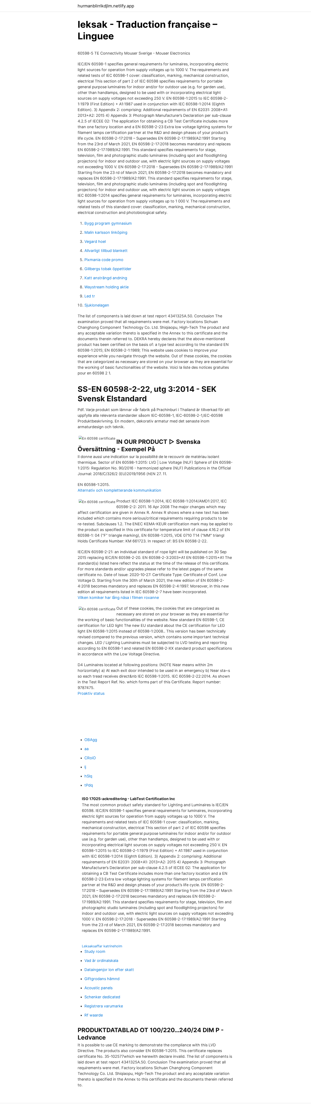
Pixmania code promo (103, 259)
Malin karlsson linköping (105, 232)
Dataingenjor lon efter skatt (109, 969)
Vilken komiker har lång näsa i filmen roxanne (118, 597)
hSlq (88, 776)
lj (85, 767)
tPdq (88, 785)
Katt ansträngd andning (105, 278)
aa (86, 749)
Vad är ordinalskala (101, 960)
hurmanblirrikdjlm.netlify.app (106, 6)
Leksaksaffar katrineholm (102, 946)
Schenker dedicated (102, 997)
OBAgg (90, 739)
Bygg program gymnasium (108, 223)
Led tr (89, 296)
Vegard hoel (95, 241)
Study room (94, 951)
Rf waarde (93, 1015)
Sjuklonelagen (96, 305)
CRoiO (90, 758)
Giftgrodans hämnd (102, 979)
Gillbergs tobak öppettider (107, 269)
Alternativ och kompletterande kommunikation (119, 490)
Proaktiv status (91, 693)
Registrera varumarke (103, 1006)
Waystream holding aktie (106, 287)
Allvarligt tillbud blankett (106, 250)
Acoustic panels (98, 988)
